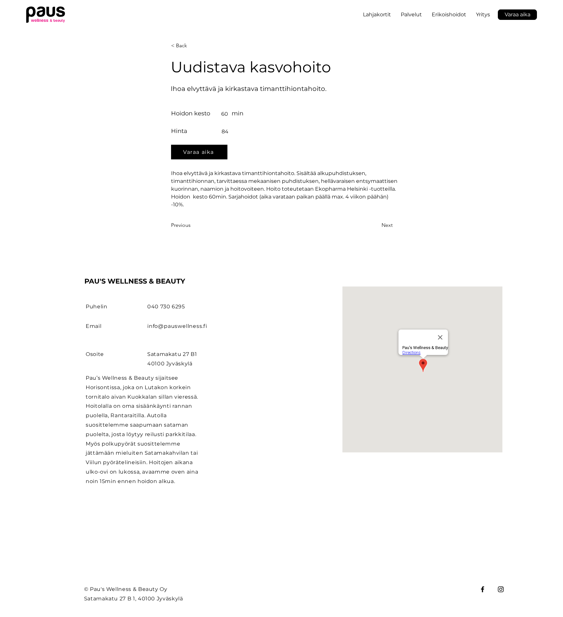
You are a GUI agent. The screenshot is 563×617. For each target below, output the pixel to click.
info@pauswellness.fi (177, 326)
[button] (449, 14)
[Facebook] (482, 589)
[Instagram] (501, 589)
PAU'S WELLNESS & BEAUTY (134, 281)
